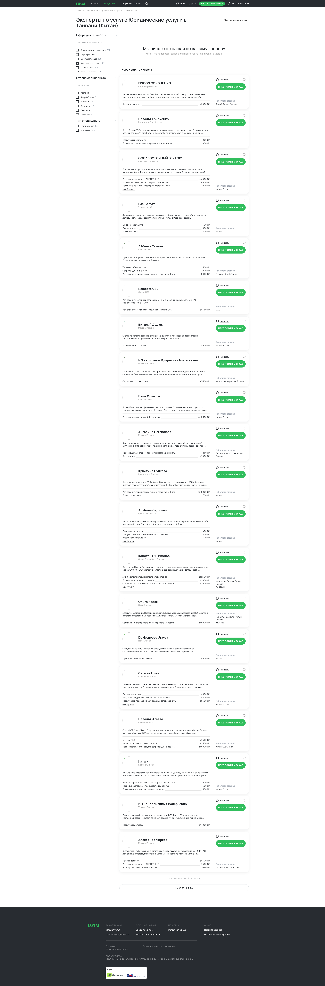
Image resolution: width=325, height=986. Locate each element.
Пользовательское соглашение (159, 946)
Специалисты (110, 3)
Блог (183, 3)
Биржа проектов (132, 3)
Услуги (95, 3)
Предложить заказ (230, 86)
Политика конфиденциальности (117, 947)
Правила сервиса (213, 929)
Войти (192, 3)
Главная (80, 10)
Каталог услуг (113, 929)
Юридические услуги (111, 10)
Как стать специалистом (148, 934)
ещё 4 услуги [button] (129, 586)
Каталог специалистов (117, 934)
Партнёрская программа (217, 934)
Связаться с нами (177, 929)
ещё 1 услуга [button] (128, 541)
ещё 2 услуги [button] (129, 189)
